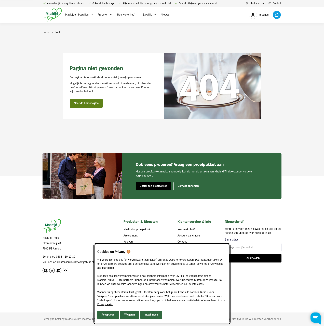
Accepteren (108, 315)
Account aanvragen (189, 235)
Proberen (103, 15)
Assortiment (131, 235)
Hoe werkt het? (126, 15)
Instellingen (151, 315)
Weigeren (129, 315)
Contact (182, 242)
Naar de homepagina (86, 103)
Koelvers (128, 242)
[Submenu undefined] (92, 15)
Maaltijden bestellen (77, 15)
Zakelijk (147, 15)
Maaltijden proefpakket (137, 229)
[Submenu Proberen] (111, 15)
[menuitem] (255, 3)
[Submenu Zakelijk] (155, 15)
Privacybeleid (105, 304)
